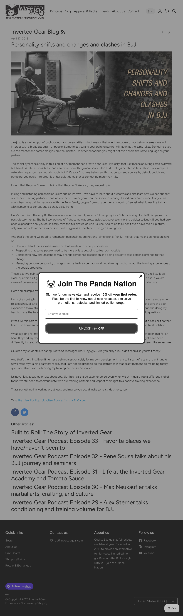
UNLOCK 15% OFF (91, 328)
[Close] (141, 276)
